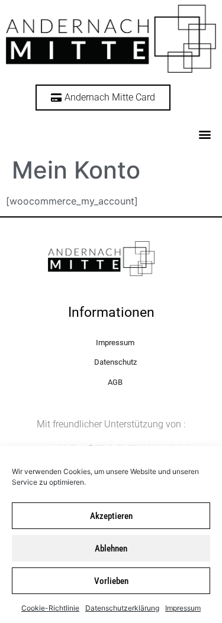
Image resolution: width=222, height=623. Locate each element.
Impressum (183, 607)
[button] (204, 134)
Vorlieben (111, 581)
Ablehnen (111, 548)
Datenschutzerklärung (122, 607)
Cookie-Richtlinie (50, 607)
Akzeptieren (111, 516)
